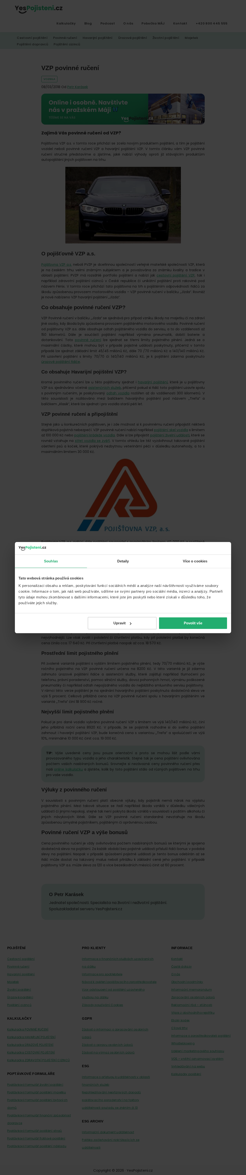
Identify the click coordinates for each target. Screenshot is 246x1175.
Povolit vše (193, 623)
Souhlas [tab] (51, 561)
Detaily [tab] (123, 561)
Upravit (119, 623)
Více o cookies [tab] (195, 561)
